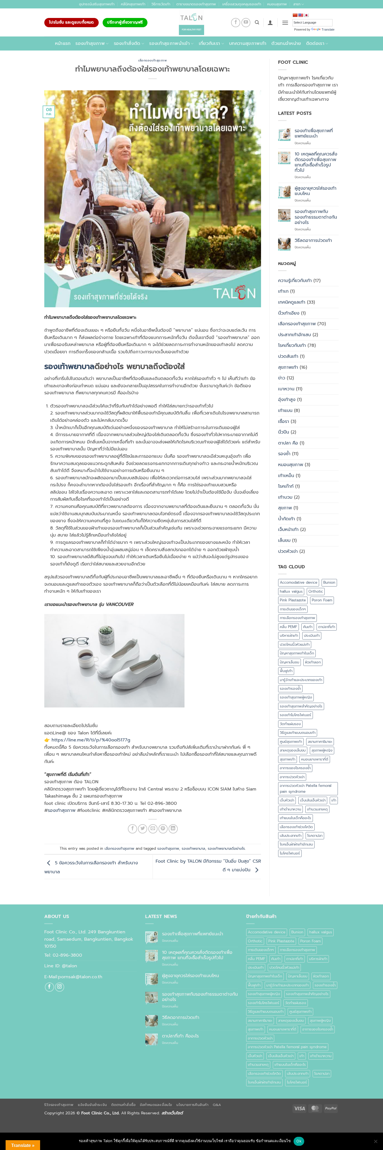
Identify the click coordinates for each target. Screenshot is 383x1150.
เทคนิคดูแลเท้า (291, 302)
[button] (270, 22)
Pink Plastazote (293, 600)
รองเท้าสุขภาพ (90, 43)
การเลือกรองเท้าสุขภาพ (297, 617)
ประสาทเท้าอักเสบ (294, 334)
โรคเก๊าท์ (286, 486)
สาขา (296, 4)
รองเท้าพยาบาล (69, 366)
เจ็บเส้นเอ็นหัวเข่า (313, 800)
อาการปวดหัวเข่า (292, 777)
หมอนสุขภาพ (277, 4)
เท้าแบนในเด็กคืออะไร (295, 818)
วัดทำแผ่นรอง (290, 724)
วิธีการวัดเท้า (160, 4)
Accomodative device (298, 582)
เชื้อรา (283, 421)
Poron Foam (322, 600)
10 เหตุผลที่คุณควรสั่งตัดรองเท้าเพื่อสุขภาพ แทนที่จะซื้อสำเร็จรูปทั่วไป (316, 162)
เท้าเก (283, 291)
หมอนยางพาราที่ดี (314, 759)
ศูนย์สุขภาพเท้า (291, 741)
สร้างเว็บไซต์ (172, 1113)
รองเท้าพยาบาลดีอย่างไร (226, 848)
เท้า (333, 800)
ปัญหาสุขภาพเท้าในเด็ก (297, 653)
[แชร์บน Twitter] (142, 828)
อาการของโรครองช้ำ (295, 768)
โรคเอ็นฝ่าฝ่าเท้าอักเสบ (296, 844)
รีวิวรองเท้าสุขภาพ (59, 1104)
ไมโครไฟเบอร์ (290, 853)
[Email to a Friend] (153, 828)
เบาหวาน (286, 389)
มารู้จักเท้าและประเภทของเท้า (301, 679)
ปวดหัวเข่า (288, 551)
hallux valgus (291, 591)
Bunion (329, 582)
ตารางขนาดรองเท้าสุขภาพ (196, 4)
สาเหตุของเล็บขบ (293, 750)
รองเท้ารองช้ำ (290, 688)
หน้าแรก (63, 43)
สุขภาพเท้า (288, 367)
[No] (375, 1142)
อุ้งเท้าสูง (287, 399)
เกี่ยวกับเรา (209, 43)
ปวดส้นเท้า (288, 356)
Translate (328, 29)
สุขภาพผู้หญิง (322, 750)
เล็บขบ (284, 540)
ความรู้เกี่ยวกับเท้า (295, 280)
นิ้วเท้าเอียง (288, 313)
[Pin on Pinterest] (163, 828)
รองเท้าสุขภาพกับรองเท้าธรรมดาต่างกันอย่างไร (316, 217)
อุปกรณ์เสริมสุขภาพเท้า (96, 4)
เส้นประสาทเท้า (290, 835)
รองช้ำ (284, 453)
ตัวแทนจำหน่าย (286, 43)
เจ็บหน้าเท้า (288, 529)
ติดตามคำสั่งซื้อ (123, 1104)
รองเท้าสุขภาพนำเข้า (169, 43)
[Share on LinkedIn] (173, 828)
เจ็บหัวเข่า (287, 800)
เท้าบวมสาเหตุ (317, 809)
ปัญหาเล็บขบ (289, 662)
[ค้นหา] (257, 22)
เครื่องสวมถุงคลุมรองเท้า (241, 4)
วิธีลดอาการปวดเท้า (313, 240)
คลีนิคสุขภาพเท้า (133, 4)
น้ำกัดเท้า (286, 519)
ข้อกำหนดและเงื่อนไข (156, 1104)
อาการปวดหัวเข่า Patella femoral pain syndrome (305, 788)
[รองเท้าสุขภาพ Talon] (191, 22)
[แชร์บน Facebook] (132, 828)
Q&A (217, 1104)
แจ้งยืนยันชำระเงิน (92, 1104)
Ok (298, 1141)
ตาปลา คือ (288, 443)
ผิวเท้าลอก (313, 662)
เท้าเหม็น (286, 475)
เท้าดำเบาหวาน (290, 809)
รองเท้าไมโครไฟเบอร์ (295, 715)
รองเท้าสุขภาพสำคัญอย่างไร (301, 706)
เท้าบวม (285, 497)
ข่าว (281, 378)
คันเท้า (307, 626)
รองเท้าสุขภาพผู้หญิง (296, 697)
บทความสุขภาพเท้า (247, 43)
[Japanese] (306, 15)
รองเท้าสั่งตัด (127, 43)
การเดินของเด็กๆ (293, 609)
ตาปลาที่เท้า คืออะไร (180, 1036)
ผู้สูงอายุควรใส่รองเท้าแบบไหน (315, 191)
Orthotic (315, 591)
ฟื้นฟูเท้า (286, 670)
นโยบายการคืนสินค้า (192, 1104)
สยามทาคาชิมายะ (320, 741)
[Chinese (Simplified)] (294, 15)
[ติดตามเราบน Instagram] (59, 987)
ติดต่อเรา (315, 43)
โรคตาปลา (314, 835)
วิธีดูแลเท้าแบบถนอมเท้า (297, 732)
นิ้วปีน (283, 432)
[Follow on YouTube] (246, 22)
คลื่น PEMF (288, 626)
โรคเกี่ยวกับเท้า (292, 345)
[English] (300, 15)
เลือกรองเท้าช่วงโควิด (296, 827)
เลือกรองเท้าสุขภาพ (152, 60)
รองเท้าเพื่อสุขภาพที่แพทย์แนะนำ (314, 133)
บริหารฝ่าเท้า (289, 635)
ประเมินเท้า (312, 635)
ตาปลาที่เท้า (326, 626)
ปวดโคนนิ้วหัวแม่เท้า (295, 644)
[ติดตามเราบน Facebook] (235, 22)
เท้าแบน (285, 410)
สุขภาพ (285, 508)
